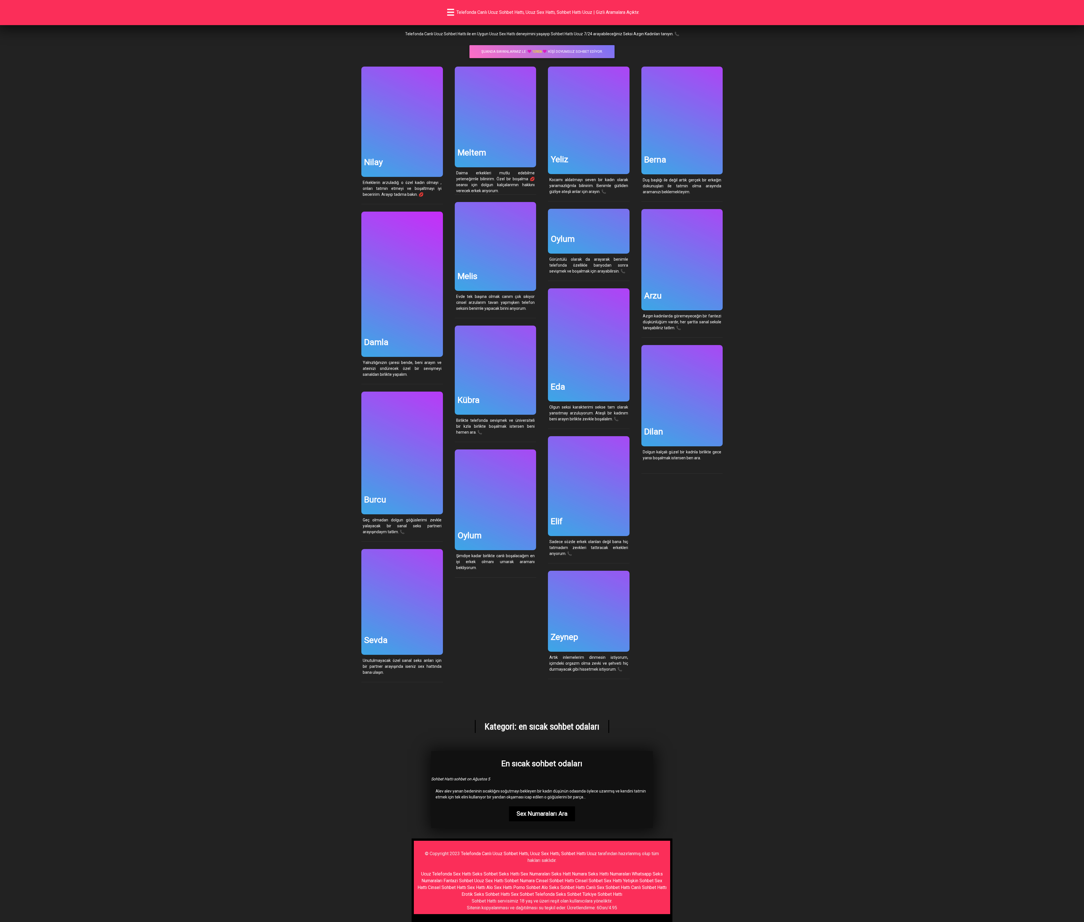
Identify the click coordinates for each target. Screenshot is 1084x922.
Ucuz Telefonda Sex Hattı (446, 874)
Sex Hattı (476, 887)
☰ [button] (451, 12)
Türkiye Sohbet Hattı (602, 894)
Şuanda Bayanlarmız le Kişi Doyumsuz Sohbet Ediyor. (542, 51)
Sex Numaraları (535, 874)
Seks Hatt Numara (569, 874)
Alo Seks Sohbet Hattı (563, 887)
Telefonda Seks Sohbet (558, 894)
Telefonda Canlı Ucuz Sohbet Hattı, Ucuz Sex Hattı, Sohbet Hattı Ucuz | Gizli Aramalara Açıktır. (547, 12)
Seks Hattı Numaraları (609, 874)
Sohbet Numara (519, 880)
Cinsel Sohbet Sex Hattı (598, 880)
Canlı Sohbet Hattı (648, 887)
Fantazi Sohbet (458, 880)
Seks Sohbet (485, 874)
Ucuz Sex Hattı (488, 880)
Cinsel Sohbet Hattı (555, 880)
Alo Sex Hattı (499, 887)
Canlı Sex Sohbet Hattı (608, 887)
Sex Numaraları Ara (542, 813)
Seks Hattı (509, 874)
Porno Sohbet (526, 887)
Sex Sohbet (522, 894)
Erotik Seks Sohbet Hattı (486, 894)
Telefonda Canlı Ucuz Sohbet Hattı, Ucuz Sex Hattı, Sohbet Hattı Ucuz (529, 853)
